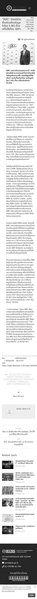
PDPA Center (12, 374)
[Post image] (7, 465)
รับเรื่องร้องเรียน (12, 381)
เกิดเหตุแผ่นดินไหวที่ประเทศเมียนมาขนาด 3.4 (24, 515)
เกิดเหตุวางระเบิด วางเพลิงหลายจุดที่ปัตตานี (25, 527)
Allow (31, 595)
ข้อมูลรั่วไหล (10, 376)
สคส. (28, 384)
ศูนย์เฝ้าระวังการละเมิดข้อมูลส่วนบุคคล (16, 384)
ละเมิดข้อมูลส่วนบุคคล (23, 381)
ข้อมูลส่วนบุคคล (19, 376)
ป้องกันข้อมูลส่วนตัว (28, 379)
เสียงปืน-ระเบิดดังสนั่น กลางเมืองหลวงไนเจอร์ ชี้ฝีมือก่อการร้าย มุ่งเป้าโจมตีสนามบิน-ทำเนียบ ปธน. (24, 476)
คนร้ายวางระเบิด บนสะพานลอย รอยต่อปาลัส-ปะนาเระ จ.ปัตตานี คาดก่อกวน (25, 489)
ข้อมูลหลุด (27, 376)
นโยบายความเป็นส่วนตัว (8, 591)
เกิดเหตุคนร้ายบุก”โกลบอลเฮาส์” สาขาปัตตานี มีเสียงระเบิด (24, 462)
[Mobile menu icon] (29, 8)
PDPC (19, 374)
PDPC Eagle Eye (27, 374)
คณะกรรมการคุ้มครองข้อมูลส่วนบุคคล (13, 379)
